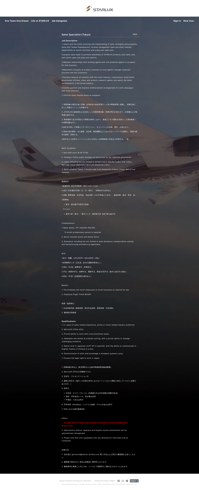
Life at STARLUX (40, 21)
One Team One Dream (17, 21)
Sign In (177, 21)
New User (188, 21)
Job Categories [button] (59, 21)
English (133, 481)
